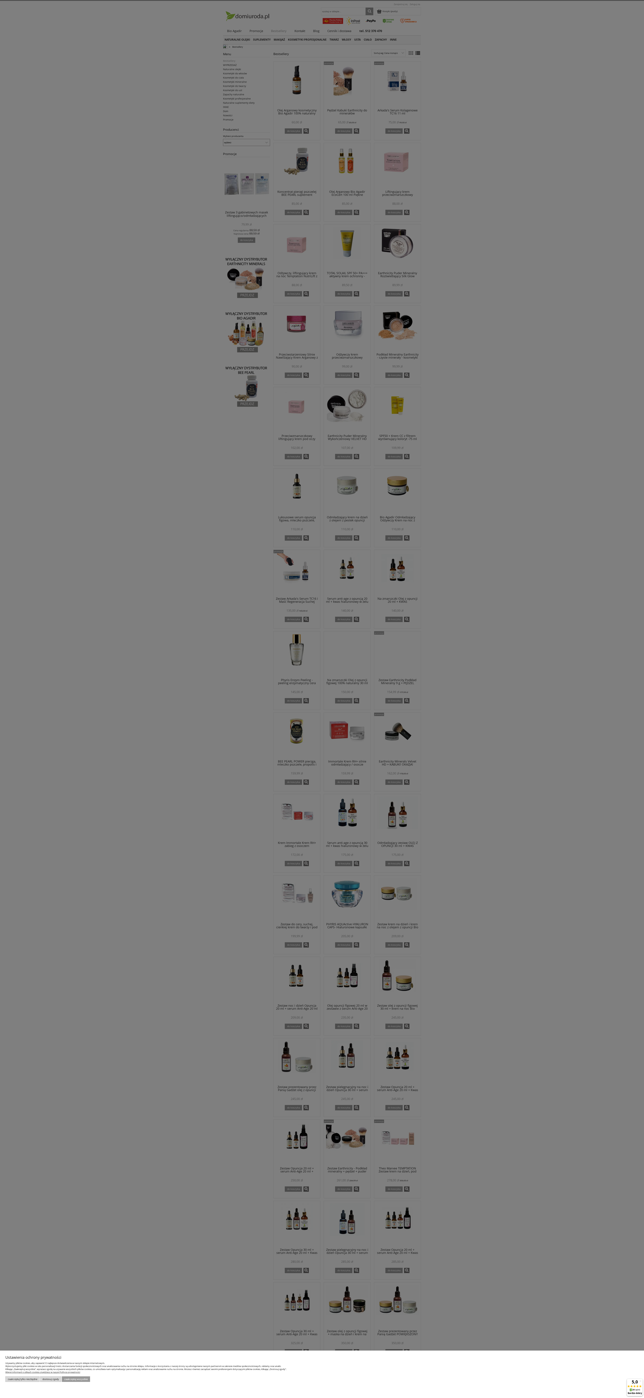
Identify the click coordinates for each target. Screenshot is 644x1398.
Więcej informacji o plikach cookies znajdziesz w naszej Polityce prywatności (42, 1372)
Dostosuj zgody (50, 1379)
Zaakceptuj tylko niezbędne (22, 1379)
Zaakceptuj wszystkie (76, 1379)
